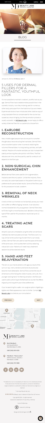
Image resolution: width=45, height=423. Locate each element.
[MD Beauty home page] (13, 336)
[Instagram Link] (11, 371)
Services (8, 2)
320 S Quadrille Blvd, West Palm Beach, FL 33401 (14, 345)
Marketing (22, 412)
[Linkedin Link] (16, 371)
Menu (36, 2)
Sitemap (32, 399)
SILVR (28, 412)
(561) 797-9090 (14, 363)
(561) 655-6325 (14, 350)
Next (38, 300)
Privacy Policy (26, 399)
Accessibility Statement (16, 399)
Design (15, 412)
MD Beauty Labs (21, 120)
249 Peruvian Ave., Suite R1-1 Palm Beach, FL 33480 (15, 357)
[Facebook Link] (5, 371)
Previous (8, 300)
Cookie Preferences (22, 403)
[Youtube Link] (21, 371)
